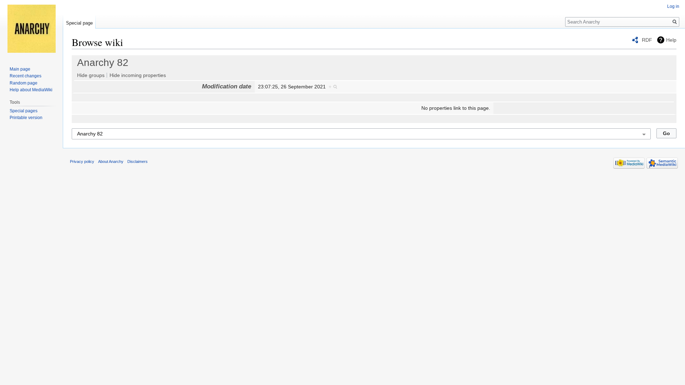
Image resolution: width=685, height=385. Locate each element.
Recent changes (25, 75)
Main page (20, 69)
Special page (79, 23)
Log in (673, 6)
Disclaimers (137, 161)
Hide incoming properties (138, 75)
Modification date (226, 86)
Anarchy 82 (102, 62)
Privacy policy (82, 161)
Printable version (26, 117)
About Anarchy (110, 161)
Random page (23, 83)
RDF (647, 40)
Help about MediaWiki (31, 89)
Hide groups (91, 75)
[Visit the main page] (31, 28)
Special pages (23, 110)
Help (671, 40)
